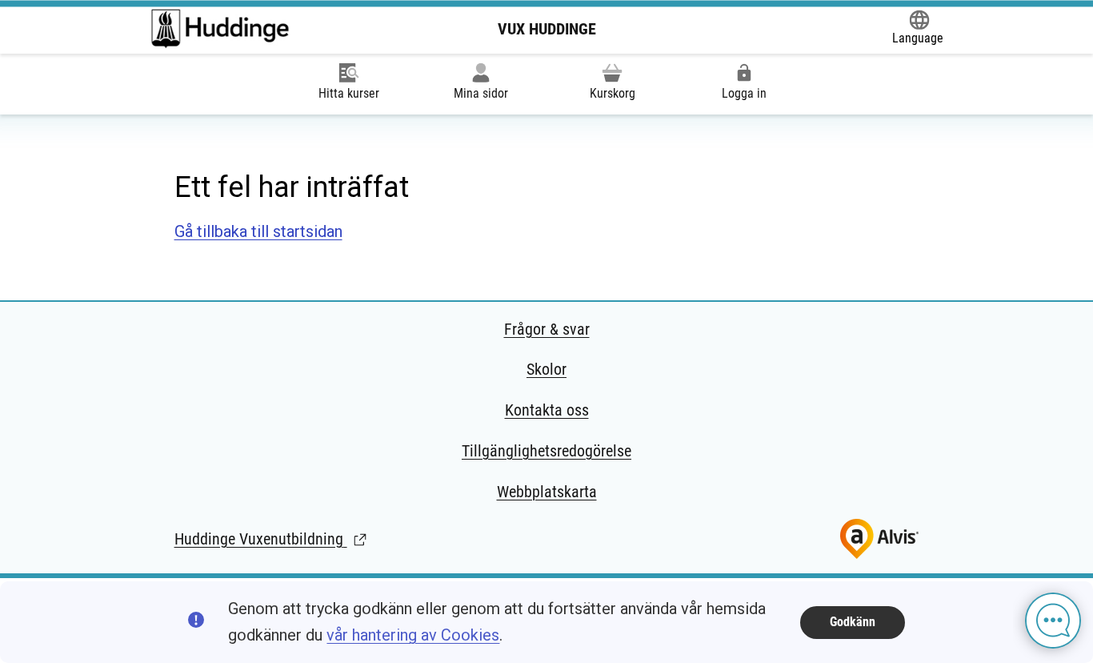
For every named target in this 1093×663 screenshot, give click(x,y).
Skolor (546, 369)
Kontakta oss (547, 410)
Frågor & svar (547, 329)
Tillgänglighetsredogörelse (546, 450)
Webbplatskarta (547, 491)
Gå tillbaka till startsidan (258, 231)
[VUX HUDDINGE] (220, 29)
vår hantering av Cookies (412, 635)
